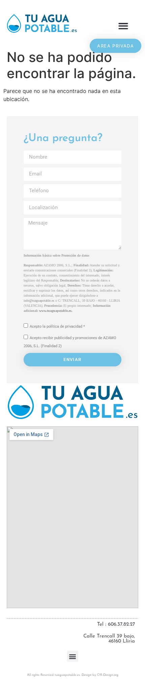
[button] (123, 26)
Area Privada (115, 45)
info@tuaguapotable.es (39, 300)
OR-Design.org (107, 675)
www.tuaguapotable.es (55, 311)
